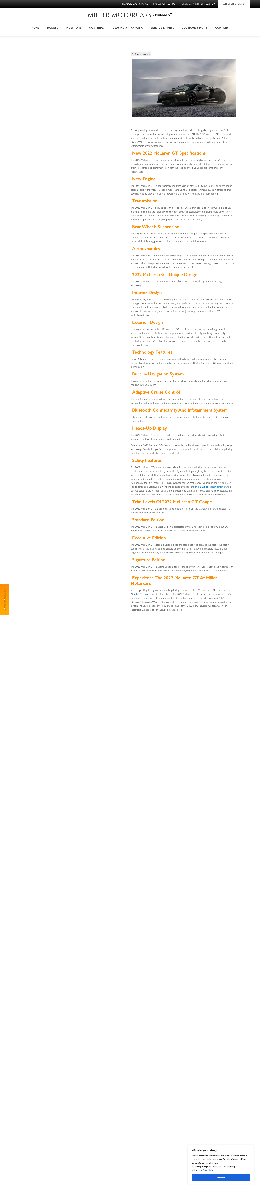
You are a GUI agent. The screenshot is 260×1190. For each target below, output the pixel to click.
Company (222, 27)
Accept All (221, 1177)
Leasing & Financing (128, 27)
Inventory (73, 27)
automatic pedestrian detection (210, 486)
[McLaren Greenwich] (120, 14)
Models (52, 27)
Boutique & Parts (195, 27)
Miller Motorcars (141, 594)
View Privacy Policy (206, 1170)
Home (35, 27)
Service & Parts (162, 27)
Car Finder (97, 27)
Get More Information (141, 54)
